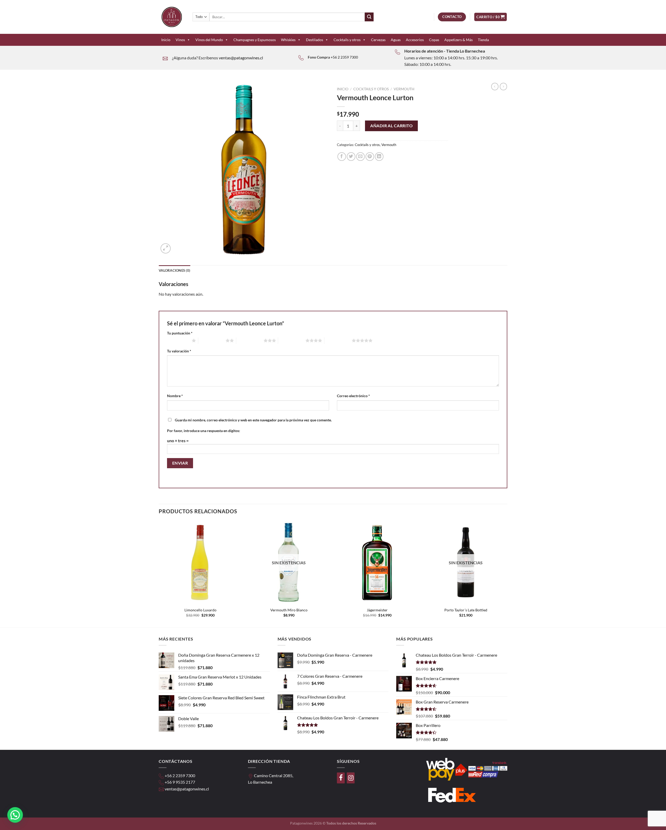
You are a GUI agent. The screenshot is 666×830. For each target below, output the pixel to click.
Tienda (483, 39)
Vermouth (404, 89)
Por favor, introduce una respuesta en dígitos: (203, 430)
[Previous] (159, 573)
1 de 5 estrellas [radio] (178, 340)
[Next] (507, 573)
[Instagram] (351, 777)
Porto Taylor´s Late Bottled (465, 610)
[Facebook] (341, 777)
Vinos (180, 39)
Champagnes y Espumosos (254, 39)
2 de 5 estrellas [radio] (212, 340)
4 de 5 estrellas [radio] (291, 340)
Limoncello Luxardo (200, 610)
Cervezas (378, 39)
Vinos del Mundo (209, 39)
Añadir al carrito (391, 125)
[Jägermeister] (377, 562)
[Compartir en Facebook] (341, 156)
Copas (434, 39)
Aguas (396, 39)
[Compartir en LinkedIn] (379, 156)
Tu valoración (179, 351)
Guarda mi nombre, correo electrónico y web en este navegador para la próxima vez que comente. (253, 420)
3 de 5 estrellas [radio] (250, 340)
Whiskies (288, 39)
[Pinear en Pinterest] (370, 156)
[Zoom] (166, 248)
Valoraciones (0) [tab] (174, 270)
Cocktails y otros (347, 39)
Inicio (165, 39)
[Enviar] (369, 16)
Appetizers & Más (458, 39)
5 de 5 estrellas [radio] (338, 340)
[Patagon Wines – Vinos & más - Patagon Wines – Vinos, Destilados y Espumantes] (172, 17)
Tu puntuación (180, 333)
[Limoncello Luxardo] (200, 562)
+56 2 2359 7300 (344, 57)
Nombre (175, 396)
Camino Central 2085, (273, 775)
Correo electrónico (353, 396)
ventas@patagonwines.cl (241, 57)
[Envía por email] (360, 156)
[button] (15, 815)
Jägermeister (377, 610)
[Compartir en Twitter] (351, 156)
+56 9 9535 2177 (180, 782)
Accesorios (415, 39)
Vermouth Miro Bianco (289, 610)
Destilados (314, 39)
